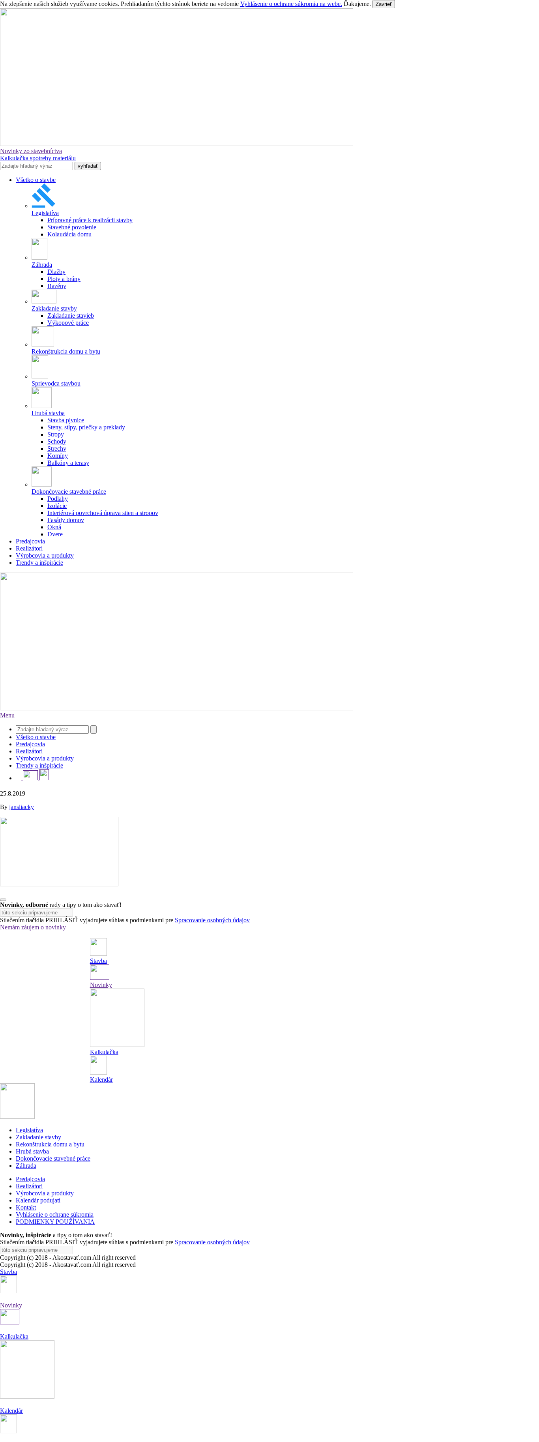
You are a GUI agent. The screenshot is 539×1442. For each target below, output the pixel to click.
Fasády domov (65, 520)
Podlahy (57, 498)
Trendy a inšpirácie (39, 562)
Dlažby (56, 271)
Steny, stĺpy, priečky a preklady (86, 427)
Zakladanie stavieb (70, 315)
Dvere (55, 534)
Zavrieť (384, 4)
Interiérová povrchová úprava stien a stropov (102, 512)
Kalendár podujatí (38, 1200)
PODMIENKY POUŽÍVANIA (55, 1221)
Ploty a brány (63, 278)
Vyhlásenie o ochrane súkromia (55, 1214)
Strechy (56, 448)
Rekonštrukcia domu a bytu (50, 1144)
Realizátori (29, 548)
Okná (54, 527)
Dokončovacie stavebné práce (53, 1158)
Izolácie (57, 505)
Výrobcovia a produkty (45, 555)
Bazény (56, 286)
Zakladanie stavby (38, 1137)
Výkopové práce (68, 322)
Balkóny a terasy (68, 462)
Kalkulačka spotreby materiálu (38, 158)
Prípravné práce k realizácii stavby (90, 220)
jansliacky (21, 806)
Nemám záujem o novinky (33, 927)
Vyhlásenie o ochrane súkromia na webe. (291, 3)
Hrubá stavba (32, 1151)
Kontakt (26, 1207)
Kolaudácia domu (69, 234)
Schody (56, 441)
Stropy (55, 434)
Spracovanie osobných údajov (212, 920)
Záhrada (26, 1165)
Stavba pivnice (65, 420)
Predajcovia (30, 541)
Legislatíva (29, 1130)
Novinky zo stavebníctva (31, 151)
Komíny (57, 455)
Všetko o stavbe (36, 179)
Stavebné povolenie (71, 227)
